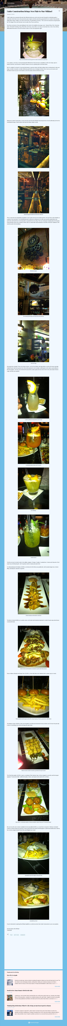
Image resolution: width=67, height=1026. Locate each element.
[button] (59, 11)
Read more (57, 986)
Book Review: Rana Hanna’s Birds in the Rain (19, 990)
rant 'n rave (16, 934)
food (11, 934)
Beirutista (11, 3)
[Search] (62, 4)
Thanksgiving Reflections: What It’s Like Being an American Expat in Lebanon (29, 1005)
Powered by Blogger (34, 1022)
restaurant (22, 934)
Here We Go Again (12, 975)
